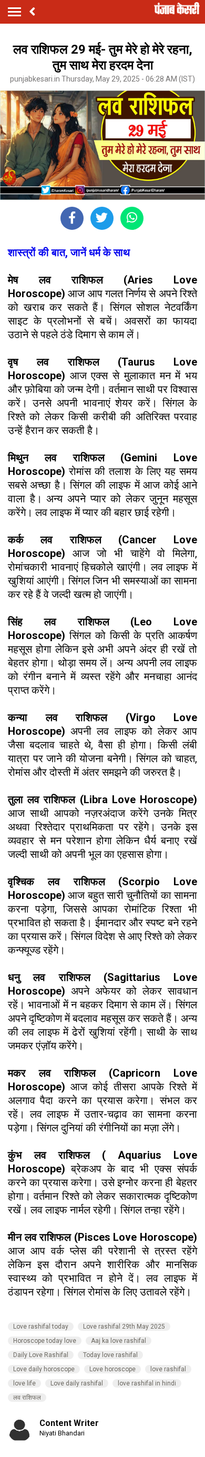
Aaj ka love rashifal (118, 1340)
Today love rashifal (110, 1355)
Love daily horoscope (44, 1369)
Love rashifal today (40, 1326)
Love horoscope (112, 1369)
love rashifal (168, 1369)
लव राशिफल (27, 1397)
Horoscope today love (44, 1340)
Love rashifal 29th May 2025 (124, 1326)
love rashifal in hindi (147, 1383)
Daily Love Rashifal (40, 1355)
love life (24, 1383)
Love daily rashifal (76, 1383)
